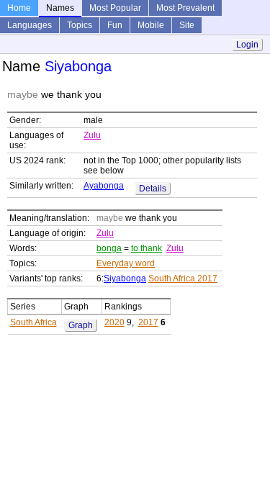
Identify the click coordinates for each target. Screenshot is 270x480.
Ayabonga (104, 186)
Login (247, 45)
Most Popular (115, 8)
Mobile (151, 25)
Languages (29, 25)
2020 (114, 322)
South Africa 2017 (182, 278)
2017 (148, 322)
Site (186, 25)
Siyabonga (125, 278)
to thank (146, 248)
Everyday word (125, 263)
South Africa (33, 322)
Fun (114, 25)
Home (19, 8)
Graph (80, 325)
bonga (109, 248)
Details (152, 189)
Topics (79, 25)
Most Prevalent (185, 8)
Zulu (92, 135)
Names (60, 8)
